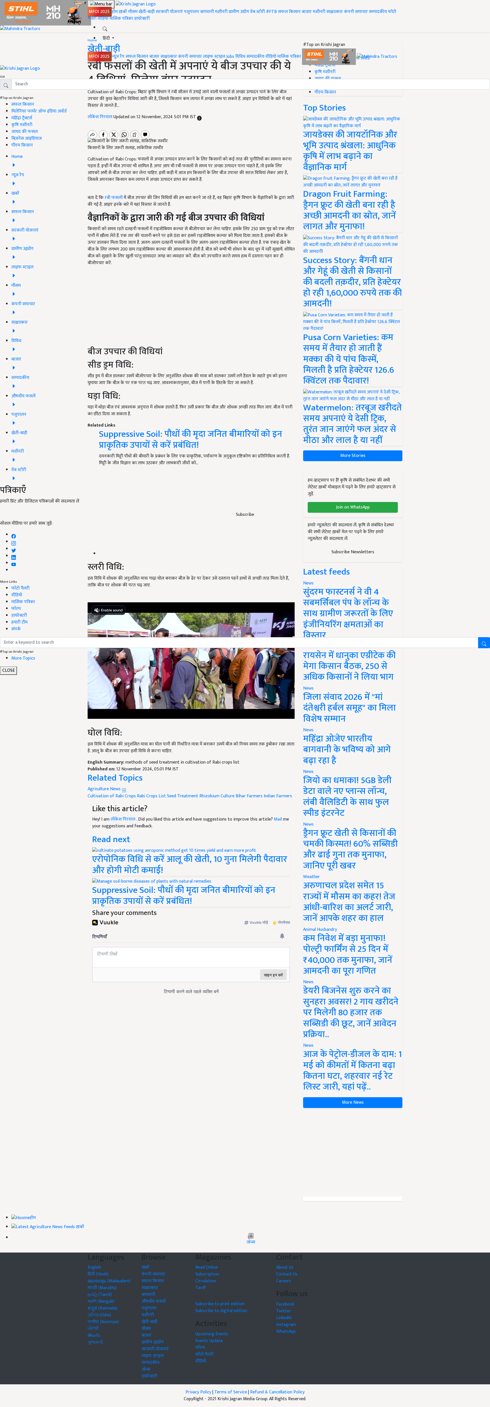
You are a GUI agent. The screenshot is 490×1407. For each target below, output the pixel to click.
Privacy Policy (198, 1392)
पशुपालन (191, 12)
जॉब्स (250, 1242)
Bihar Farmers (249, 796)
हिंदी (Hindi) (98, 1274)
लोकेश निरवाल (123, 819)
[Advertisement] (352, 1152)
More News (353, 1102)
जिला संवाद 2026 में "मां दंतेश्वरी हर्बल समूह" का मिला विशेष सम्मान (349, 708)
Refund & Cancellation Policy (277, 1392)
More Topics (23, 658)
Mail (278, 819)
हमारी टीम (19, 622)
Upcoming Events (211, 1334)
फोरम (16, 609)
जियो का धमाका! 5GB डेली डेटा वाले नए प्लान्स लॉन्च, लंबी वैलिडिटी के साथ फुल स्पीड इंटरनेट (347, 797)
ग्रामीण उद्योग (239, 12)
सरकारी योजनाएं (170, 12)
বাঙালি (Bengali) (101, 1301)
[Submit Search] (484, 642)
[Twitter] (13, 549)
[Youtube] (13, 563)
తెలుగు (94, 1335)
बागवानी (207, 12)
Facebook (285, 1304)
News (308, 688)
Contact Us (286, 1274)
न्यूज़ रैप (118, 56)
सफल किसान (289, 12)
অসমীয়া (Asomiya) (103, 1322)
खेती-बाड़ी (147, 12)
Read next (111, 839)
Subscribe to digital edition (221, 1311)
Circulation (205, 1281)
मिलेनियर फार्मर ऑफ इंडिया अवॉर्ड (39, 111)
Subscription (207, 1274)
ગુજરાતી (95, 1342)
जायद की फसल (24, 131)
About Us (284, 1267)
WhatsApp (286, 1331)
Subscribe (245, 514)
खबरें (145, 1267)
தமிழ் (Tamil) (100, 1294)
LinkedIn (284, 1318)
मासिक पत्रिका (121, 18)
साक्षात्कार (334, 12)
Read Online (206, 1267)
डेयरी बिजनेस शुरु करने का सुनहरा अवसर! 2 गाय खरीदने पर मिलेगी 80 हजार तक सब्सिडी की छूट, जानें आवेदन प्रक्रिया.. (350, 1012)
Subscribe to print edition (219, 1304)
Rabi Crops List (151, 796)
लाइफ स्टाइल (214, 56)
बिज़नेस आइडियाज (26, 138)
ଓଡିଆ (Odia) (99, 1315)
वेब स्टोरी (257, 12)
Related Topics (115, 777)
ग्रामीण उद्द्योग (152, 1342)
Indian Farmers (278, 796)
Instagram (286, 1324)
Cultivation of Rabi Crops (112, 796)
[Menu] (101, 4)
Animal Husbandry (320, 929)
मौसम (133, 12)
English (94, 1267)
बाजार (307, 12)
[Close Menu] (2, 76)
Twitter (283, 1311)
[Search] (105, 27)
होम (115, 12)
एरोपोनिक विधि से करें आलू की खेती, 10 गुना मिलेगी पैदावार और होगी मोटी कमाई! (189, 865)
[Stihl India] (329, 56)
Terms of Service (230, 1392)
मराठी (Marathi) (102, 1288)
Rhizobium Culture (217, 796)
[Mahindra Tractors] (377, 56)
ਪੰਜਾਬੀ (93, 1328)
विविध (240, 56)
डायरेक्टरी (142, 18)
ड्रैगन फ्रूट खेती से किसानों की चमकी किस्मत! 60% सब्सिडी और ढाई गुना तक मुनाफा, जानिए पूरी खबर (350, 849)
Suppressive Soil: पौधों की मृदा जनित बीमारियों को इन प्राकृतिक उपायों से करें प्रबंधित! (183, 895)
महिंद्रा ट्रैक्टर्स (21, 118)
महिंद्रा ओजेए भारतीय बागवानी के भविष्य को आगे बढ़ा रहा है (347, 749)
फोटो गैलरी (20, 588)
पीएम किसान (22, 145)
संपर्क (16, 629)
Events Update (209, 1341)
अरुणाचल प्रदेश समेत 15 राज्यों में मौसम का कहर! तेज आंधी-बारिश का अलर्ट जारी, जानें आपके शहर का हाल (349, 902)
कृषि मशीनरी (21, 125)
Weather (311, 877)
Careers (283, 1281)
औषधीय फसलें (153, 1301)
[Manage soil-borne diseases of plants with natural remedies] (151, 881)
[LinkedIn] (13, 556)
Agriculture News (105, 789)
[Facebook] (13, 535)
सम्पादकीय (378, 12)
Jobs (230, 56)
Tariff (200, 1288)
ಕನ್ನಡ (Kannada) (102, 1308)
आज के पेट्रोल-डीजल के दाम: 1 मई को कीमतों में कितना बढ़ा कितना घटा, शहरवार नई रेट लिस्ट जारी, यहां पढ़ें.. (352, 1070)
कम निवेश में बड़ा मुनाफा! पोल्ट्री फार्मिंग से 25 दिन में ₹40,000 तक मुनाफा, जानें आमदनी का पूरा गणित (347, 954)
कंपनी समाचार (356, 12)
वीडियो (103, 18)
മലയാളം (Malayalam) (109, 1281)
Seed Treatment (182, 796)
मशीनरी (222, 12)
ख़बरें (123, 12)
